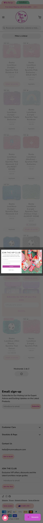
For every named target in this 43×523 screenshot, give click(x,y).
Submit (11, 266)
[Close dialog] (41, 251)
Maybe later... (11, 269)
